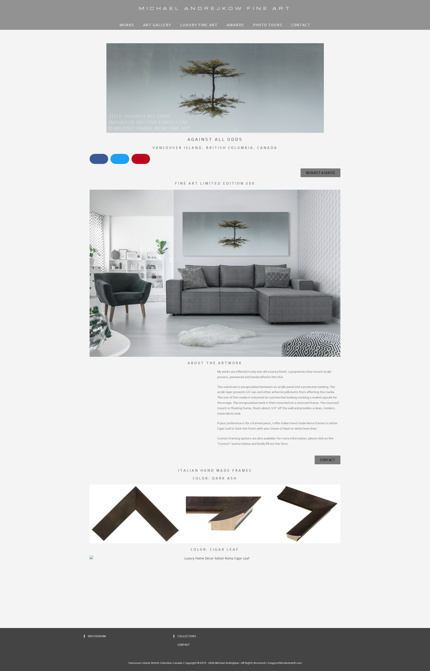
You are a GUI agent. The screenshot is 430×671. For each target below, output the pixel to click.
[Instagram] (86, 645)
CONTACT (184, 644)
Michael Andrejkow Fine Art (215, 8)
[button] (99, 159)
